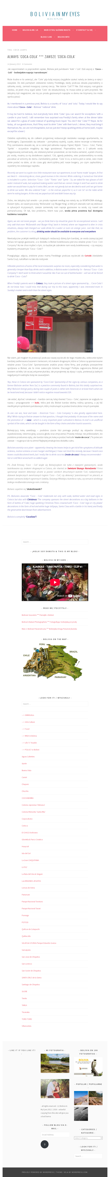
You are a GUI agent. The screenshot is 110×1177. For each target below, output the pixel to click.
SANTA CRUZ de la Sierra (31, 977)
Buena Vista (26, 770)
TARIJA (24, 1005)
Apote (24, 763)
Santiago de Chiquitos (31, 984)
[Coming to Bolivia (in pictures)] (81, 1114)
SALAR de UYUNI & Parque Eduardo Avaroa (39, 943)
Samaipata (26, 950)
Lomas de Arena (28, 887)
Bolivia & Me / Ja (30, 30)
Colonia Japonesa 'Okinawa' (33, 805)
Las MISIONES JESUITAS (31, 881)
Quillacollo (26, 936)
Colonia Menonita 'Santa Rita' (33, 812)
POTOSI (25, 922)
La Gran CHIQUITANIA (30, 860)
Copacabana (27, 818)
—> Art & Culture (28, 722)
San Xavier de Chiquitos (31, 970)
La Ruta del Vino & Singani (32, 874)
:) (44, 1144)
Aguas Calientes (28, 756)
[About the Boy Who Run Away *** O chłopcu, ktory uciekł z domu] (81, 1098)
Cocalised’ (31, 516)
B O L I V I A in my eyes (55, 14)
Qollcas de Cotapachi (31, 929)
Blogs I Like (46, 37)
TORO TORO (27, 1019)
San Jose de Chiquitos (31, 957)
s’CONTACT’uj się (84, 30)
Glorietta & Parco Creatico (32, 839)
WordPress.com (80, 1172)
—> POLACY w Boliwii (30, 749)
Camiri (24, 777)
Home (14, 30)
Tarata (24, 998)
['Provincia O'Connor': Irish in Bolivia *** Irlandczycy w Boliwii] (96, 1098)
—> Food (25, 729)
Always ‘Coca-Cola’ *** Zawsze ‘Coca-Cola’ (41, 56)
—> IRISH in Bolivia (29, 736)
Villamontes (26, 1026)
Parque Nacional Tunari (31, 908)
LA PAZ (24, 867)
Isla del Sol (26, 853)
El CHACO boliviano (30, 832)
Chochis (25, 791)
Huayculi (25, 846)
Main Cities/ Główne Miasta (57, 30)
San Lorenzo (27, 963)
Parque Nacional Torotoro (32, 901)
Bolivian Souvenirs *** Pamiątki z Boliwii (38, 615)
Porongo (25, 915)
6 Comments (27, 64)
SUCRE (24, 991)
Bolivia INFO (63, 37)
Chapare (25, 784)
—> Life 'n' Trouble (29, 742)
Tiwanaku (26, 1012)
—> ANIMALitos (28, 715)
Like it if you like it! (23, 1050)
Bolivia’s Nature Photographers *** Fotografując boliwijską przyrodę (49, 622)
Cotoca (25, 825)
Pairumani (26, 894)
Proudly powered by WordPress (38, 1172)
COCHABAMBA (28, 798)
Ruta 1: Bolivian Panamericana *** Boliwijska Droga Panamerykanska (49, 629)
